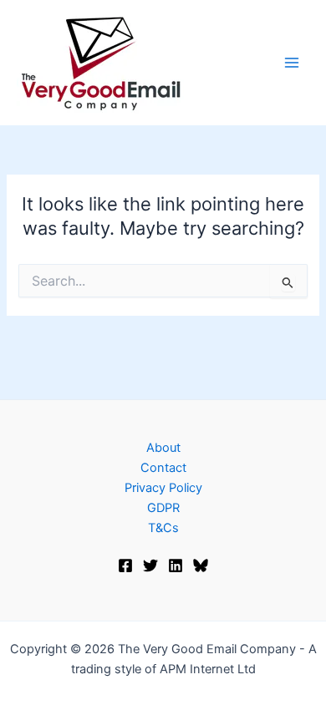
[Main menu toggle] (291, 62)
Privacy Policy (163, 487)
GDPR (163, 507)
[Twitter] (150, 565)
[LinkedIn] (175, 565)
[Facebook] (125, 565)
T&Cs (163, 527)
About (163, 447)
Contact (163, 467)
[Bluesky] (200, 565)
